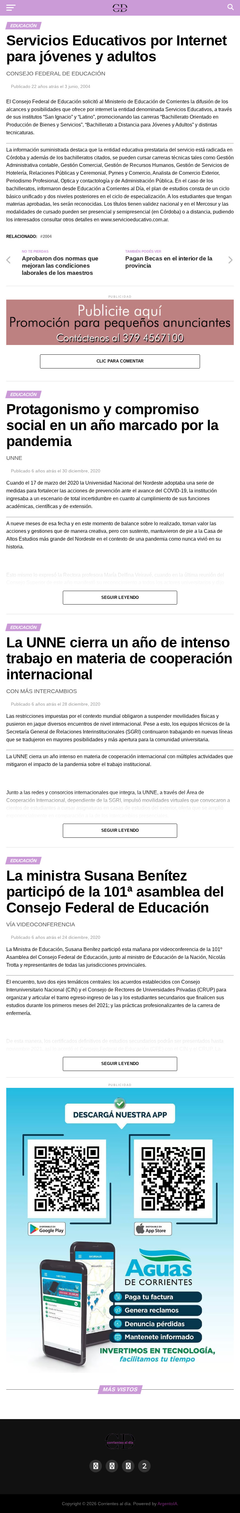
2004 (47, 237)
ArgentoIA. (168, 1503)
